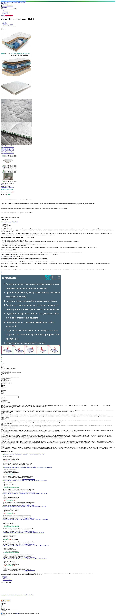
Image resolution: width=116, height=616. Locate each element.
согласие (17, 613)
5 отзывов (33, 467)
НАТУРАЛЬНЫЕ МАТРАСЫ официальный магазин (13, 2)
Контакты (5, 13)
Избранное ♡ (6, 12)
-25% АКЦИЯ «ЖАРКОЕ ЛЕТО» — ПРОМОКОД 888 (13, 1)
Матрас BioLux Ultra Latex (42, 519)
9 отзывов (3, 184)
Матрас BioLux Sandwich (40, 506)
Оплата (5, 577)
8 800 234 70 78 (4, 3)
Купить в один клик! (9, 187)
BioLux (5, 22)
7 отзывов (31, 454)
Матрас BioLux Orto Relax (41, 493)
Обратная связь (6, 578)
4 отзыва (32, 506)
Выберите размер (4, 183)
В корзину (24, 466)
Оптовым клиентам (7, 580)
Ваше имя (3, 395)
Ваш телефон (4, 612)
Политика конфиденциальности (8, 594)
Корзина (3, 15)
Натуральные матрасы (8, 24)
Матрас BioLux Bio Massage (42, 545)
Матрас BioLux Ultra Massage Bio (44, 467)
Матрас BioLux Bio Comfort (40, 480)
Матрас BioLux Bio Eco (39, 454)
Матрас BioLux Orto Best (38, 532)
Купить (2, 187)
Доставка (5, 576)
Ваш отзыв (3, 397)
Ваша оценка (4, 399)
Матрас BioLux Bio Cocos (41, 558)
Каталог (5, 23)
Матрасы (5, 10)
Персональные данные (21, 594)
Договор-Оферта (30, 594)
